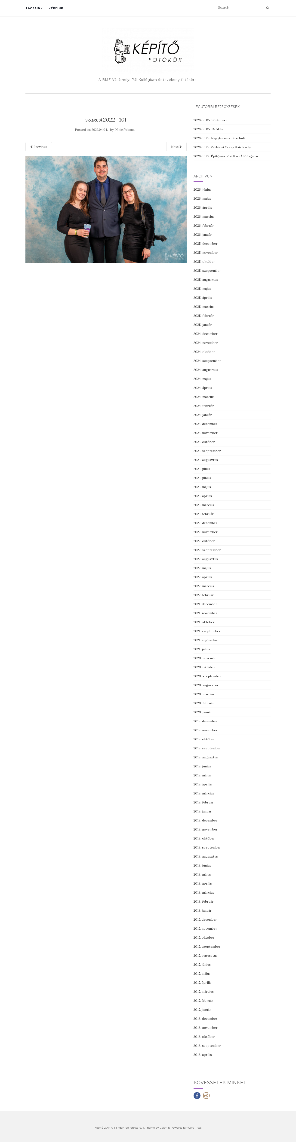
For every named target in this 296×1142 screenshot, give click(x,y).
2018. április (203, 883)
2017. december (205, 919)
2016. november (206, 1028)
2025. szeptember (207, 271)
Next (175, 147)
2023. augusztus (206, 460)
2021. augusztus (206, 640)
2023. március (204, 505)
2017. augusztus (205, 955)
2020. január (203, 712)
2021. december (205, 604)
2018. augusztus (206, 856)
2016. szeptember (207, 1046)
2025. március (204, 307)
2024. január (203, 415)
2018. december (205, 820)
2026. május (202, 198)
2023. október (204, 442)
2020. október (204, 667)
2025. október (204, 262)
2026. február (204, 225)
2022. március (204, 586)
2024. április (203, 388)
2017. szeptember (207, 946)
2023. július (202, 469)
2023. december (205, 424)
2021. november (205, 613)
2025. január (203, 325)
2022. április (203, 577)
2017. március (204, 991)
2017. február (203, 1000)
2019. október (204, 739)
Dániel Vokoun (124, 130)
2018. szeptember (207, 847)
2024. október (204, 352)
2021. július (202, 649)
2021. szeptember (207, 631)
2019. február (204, 802)
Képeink (56, 8)
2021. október (204, 622)
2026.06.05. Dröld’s (208, 129)
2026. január (203, 234)
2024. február (204, 406)
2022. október (204, 541)
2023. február (204, 514)
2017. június (202, 964)
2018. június (202, 865)
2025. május (202, 289)
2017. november (205, 928)
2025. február (204, 316)
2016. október (204, 1037)
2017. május (202, 973)
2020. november (206, 658)
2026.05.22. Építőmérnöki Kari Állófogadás (226, 156)
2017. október (204, 937)
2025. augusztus (206, 280)
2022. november (206, 532)
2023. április (203, 496)
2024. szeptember (207, 361)
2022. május (202, 568)
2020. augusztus (206, 685)
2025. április (203, 298)
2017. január (202, 1010)
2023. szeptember (207, 451)
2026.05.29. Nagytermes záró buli (219, 138)
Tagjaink (34, 8)
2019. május (202, 775)
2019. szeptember (207, 748)
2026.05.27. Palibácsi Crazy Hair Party (222, 147)
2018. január (203, 910)
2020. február (204, 703)
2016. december (205, 1019)
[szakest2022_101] (106, 209)
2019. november (206, 730)
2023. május (202, 487)
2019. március (204, 793)
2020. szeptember (207, 676)
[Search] (267, 7)
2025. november (206, 252)
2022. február (204, 595)
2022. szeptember (207, 550)
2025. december (206, 243)
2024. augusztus (206, 370)
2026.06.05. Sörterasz (210, 120)
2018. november (206, 829)
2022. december (205, 523)
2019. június (202, 766)
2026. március (204, 216)
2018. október (204, 838)
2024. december (206, 334)
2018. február (204, 901)
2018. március (204, 892)
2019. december (205, 721)
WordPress (194, 1127)
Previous (40, 147)
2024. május (202, 379)
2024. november (206, 343)
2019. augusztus (206, 757)
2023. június (202, 478)
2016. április (203, 1055)
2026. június (202, 189)
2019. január (203, 811)
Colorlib (165, 1127)
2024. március (204, 397)
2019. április (203, 784)
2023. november (206, 433)
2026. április (203, 207)
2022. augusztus (206, 559)
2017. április (202, 982)
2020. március (204, 694)
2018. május (202, 874)
